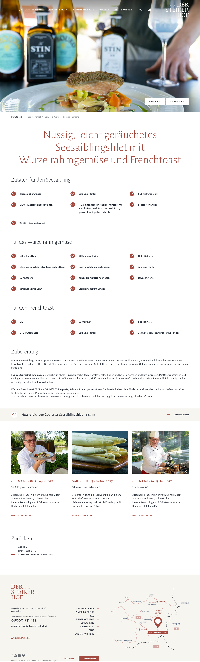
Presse (13, 660)
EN (149, 9)
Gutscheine (87, 622)
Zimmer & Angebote (83, 9)
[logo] (177, 9)
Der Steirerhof (33, 9)
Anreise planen (20, 637)
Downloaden (181, 414)
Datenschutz (23, 660)
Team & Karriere (124, 9)
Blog (91, 630)
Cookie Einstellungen (48, 660)
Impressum (34, 660)
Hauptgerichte (27, 550)
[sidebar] (13, 10)
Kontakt (104, 9)
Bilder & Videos (85, 619)
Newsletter (87, 626)
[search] (20, 10)
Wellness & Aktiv (57, 9)
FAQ (140, 9)
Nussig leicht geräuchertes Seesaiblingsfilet (58, 414)
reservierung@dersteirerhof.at (29, 626)
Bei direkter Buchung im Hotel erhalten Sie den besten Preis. (168, 80)
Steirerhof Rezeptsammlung (35, 554)
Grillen (22, 547)
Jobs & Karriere (84, 633)
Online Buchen (85, 608)
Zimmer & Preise (85, 612)
